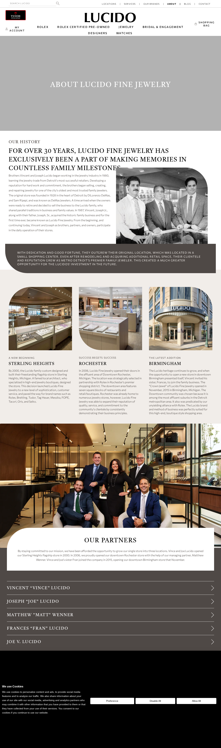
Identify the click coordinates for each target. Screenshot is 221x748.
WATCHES (124, 33)
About (171, 4)
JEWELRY (126, 26)
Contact (205, 4)
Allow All (196, 701)
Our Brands (151, 4)
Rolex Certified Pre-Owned (83, 26)
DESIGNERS (97, 33)
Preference (112, 701)
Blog (187, 4)
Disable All (155, 701)
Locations (109, 4)
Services (130, 4)
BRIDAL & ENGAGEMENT (163, 26)
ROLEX (43, 26)
